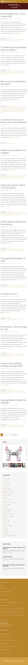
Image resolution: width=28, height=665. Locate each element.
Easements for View (7, 493)
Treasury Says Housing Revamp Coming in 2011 (12, 364)
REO (4, 518)
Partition (5, 507)
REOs (1, 74)
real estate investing (8, 111)
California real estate (10, 175)
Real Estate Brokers (7, 514)
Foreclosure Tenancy (15, 73)
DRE (6, 38)
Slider (4, 523)
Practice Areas (6, 509)
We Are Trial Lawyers (5, 637)
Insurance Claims (6, 500)
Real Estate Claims (7, 516)
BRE (6, 39)
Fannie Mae (4, 214)
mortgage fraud (14, 110)
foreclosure (13, 109)
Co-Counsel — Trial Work (6, 652)
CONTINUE (18, 33)
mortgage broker (7, 110)
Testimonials (3, 588)
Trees (4, 528)
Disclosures (21, 72)
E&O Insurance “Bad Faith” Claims (8, 646)
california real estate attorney (6, 213)
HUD (4, 497)
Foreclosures (22, 73)
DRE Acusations (10, 39)
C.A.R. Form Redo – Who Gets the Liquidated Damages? (13, 615)
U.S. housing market (18, 178)
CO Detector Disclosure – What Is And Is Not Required (14, 120)
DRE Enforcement (11, 40)
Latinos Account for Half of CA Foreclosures (13, 186)
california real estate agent (16, 71)
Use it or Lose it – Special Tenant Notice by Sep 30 (14, 548)
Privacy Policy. (22, 661)
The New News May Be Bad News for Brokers (13, 48)
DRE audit (15, 39)
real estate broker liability (8, 178)
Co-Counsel (5, 479)
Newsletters (5, 504)
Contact (2, 594)
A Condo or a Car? (9, 293)
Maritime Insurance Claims (8, 502)
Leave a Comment (18, 18)
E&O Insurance (6, 490)
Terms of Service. (15, 661)
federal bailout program (5, 109)
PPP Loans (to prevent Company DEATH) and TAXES (14, 565)
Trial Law (5, 530)
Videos (4, 532)
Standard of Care (6, 525)
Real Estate (9, 38)
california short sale (21, 108)
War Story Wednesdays (8, 535)
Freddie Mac (8, 393)
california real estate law (13, 72)
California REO (14, 108)
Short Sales (12, 105)
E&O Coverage (6, 488)
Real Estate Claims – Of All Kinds (8, 640)
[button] (2, 2)
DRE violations (17, 40)
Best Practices (8, 71)
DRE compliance (20, 39)
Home (2, 585)
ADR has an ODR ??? (8, 556)
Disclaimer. (9, 661)
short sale (14, 111)
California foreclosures (10, 212)
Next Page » (14, 434)
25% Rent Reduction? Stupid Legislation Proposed (11, 611)
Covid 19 (5, 481)
